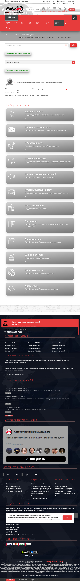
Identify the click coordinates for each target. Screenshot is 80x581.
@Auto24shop (13, 529)
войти (72, 10)
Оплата (57, 3)
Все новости (8, 415)
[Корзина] (73, 3)
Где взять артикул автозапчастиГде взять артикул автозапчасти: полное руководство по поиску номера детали (32, 389)
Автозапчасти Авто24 (55, 561)
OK (67, 518)
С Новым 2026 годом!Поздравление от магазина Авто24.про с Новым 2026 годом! (26, 408)
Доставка (67, 3)
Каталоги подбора (12, 62)
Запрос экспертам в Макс (15, 374)
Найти (73, 45)
